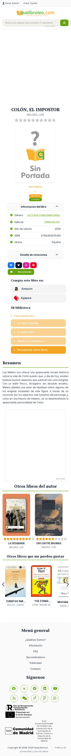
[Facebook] (14, 689)
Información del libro (33, 206)
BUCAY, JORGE (15, 605)
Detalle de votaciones (33, 254)
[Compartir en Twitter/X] (18, 265)
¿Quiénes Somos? (35, 639)
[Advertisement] (35, 68)
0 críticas (35, 199)
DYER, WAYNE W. (41, 604)
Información (35, 645)
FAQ (35, 651)
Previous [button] (3, 584)
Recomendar (24, 272)
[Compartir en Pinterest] (33, 265)
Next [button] (67, 584)
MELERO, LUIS (35, 114)
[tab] (35, 207)
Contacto (35, 668)
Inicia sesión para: (24, 315)
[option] (15, 586)
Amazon (27, 288)
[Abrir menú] (64, 23)
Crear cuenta (30, 3)
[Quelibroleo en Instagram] (26, 265)
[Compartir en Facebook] (11, 265)
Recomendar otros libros (32, 349)
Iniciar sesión (12, 3)
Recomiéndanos (35, 657)
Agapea (26, 298)
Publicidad (36, 662)
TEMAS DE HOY (52, 222)
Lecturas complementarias (43, 215)
